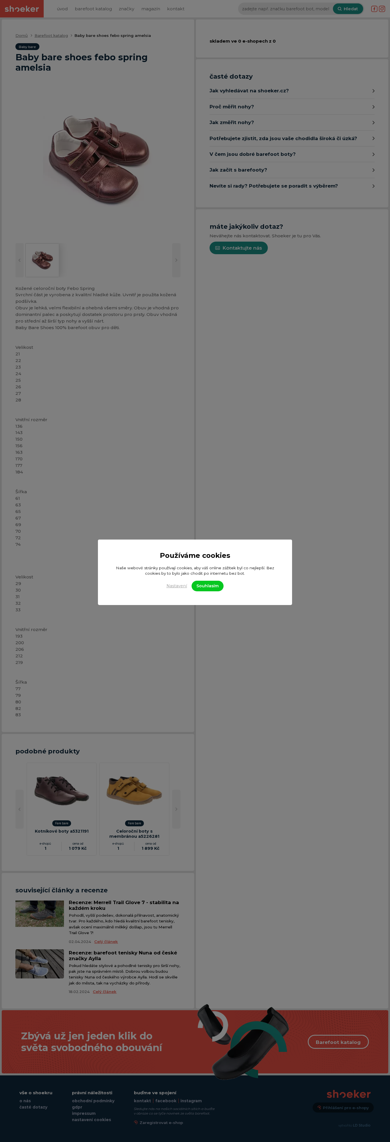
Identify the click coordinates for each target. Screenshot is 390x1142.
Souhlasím (207, 585)
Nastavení (176, 585)
